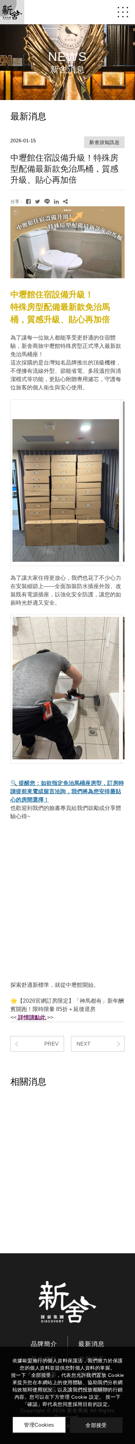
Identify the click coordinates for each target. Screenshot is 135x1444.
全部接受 (96, 1425)
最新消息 (91, 1344)
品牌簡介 (44, 1344)
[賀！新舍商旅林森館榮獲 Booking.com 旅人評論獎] (67, 1138)
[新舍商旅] (67, 1301)
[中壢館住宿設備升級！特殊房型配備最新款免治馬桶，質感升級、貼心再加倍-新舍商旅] (28, 201)
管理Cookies (39, 1425)
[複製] (65, 201)
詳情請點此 (32, 1017)
